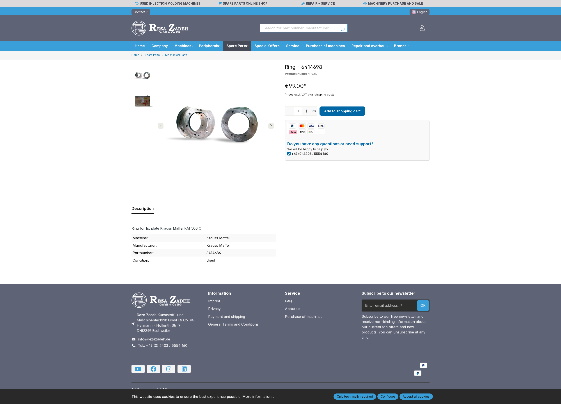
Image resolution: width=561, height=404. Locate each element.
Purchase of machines (303, 316)
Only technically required (355, 396)
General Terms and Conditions (233, 324)
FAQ (288, 301)
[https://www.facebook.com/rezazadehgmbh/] (153, 369)
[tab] (142, 208)
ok (423, 305)
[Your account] (422, 28)
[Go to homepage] (159, 28)
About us (292, 309)
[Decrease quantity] (289, 111)
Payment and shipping (226, 316)
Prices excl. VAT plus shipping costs (309, 94)
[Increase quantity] (306, 111)
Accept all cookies (416, 396)
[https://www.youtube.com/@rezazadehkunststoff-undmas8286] (138, 369)
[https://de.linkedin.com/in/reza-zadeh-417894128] (184, 369)
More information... (258, 396)
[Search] (343, 28)
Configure (388, 396)
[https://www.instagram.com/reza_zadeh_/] (168, 369)
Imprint (214, 301)
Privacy (214, 309)
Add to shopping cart (342, 111)
